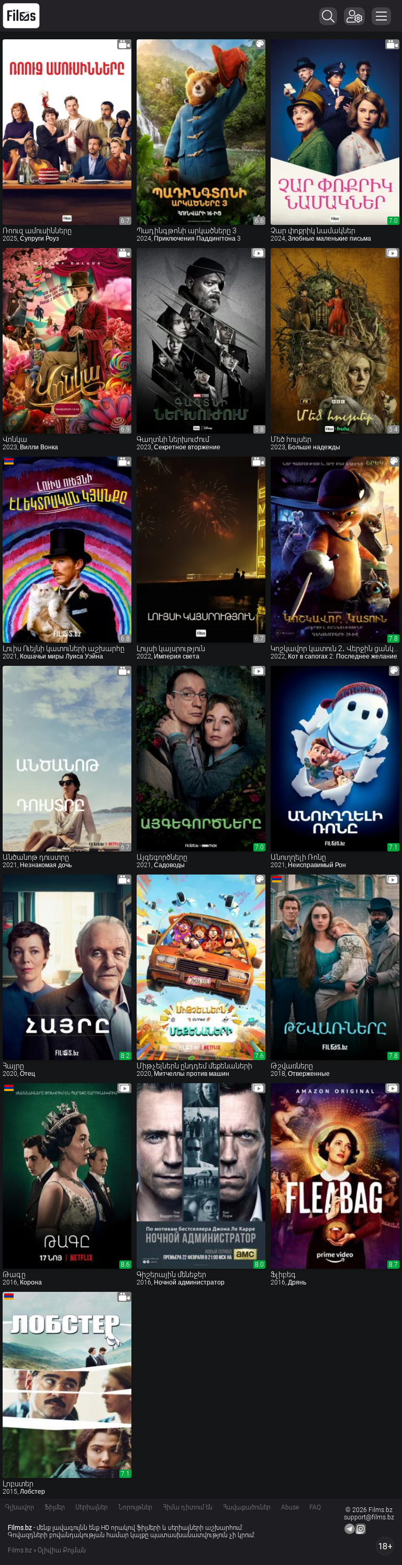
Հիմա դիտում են (188, 1507)
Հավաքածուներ (247, 1507)
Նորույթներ (135, 1507)
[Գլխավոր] (21, 16)
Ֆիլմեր (54, 1507)
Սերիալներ (91, 1507)
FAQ (315, 1507)
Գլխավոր (19, 1507)
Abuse (290, 1507)
